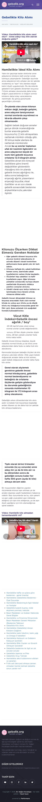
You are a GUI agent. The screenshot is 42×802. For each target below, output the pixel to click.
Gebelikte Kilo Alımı (15, 626)
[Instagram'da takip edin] (12, 782)
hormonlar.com (17, 768)
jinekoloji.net (6, 768)
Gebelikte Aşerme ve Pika (17, 653)
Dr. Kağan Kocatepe (23, 792)
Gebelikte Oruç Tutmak (16, 656)
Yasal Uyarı (24, 794)
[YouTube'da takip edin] (5, 782)
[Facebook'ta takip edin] (18, 782)
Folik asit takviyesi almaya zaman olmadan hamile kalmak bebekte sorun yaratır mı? (21, 666)
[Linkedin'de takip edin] (25, 782)
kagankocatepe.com (31, 768)
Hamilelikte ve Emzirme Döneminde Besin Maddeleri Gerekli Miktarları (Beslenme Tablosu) (22, 620)
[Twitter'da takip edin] (32, 782)
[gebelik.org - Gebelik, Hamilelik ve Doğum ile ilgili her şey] (13, 4)
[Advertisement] (21, 222)
